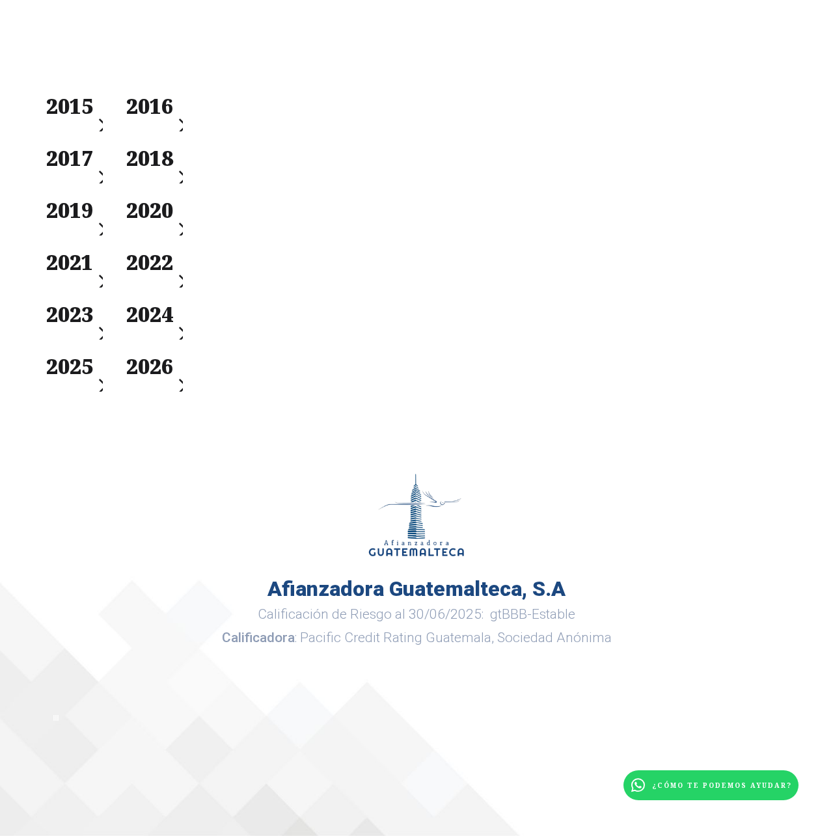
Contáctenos (752, 46)
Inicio (203, 46)
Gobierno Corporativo (631, 46)
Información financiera (492, 46)
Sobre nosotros (360, 46)
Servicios (266, 46)
